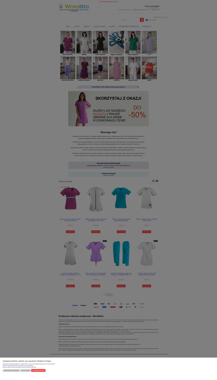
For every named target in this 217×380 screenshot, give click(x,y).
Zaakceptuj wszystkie (38, 370)
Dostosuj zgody (25, 370)
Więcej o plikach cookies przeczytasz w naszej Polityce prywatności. (19, 367)
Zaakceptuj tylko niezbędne (11, 370)
